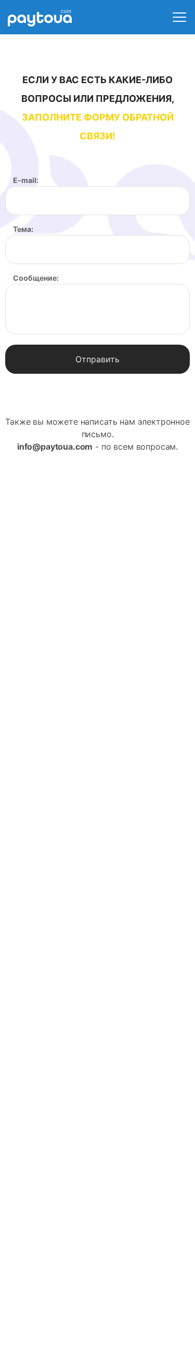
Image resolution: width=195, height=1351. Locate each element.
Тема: (23, 229)
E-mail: (25, 180)
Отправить (97, 359)
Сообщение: (36, 278)
